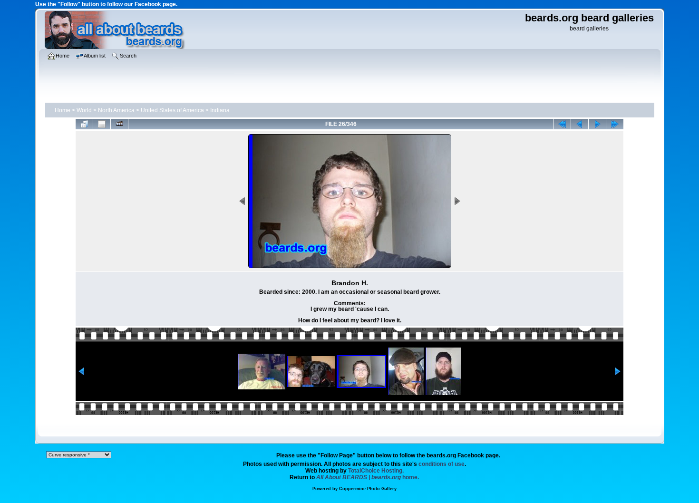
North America (116, 110)
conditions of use (441, 464)
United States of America (172, 110)
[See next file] (597, 124)
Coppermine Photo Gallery (368, 488)
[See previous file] (579, 124)
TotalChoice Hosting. (376, 470)
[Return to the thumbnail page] (84, 124)
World (84, 110)
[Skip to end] (614, 124)
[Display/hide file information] (101, 124)
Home (62, 110)
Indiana (220, 110)
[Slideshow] (119, 124)
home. (367, 477)
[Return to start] (562, 124)
